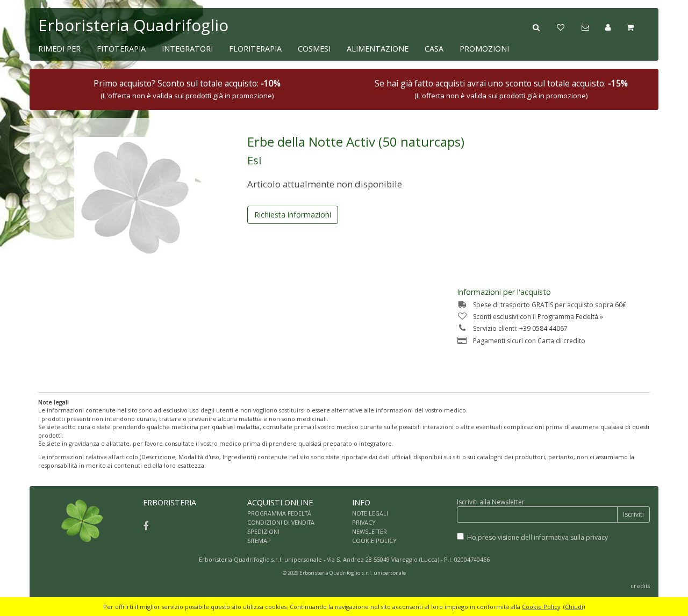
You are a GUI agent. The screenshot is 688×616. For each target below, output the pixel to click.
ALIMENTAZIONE (377, 49)
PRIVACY (364, 522)
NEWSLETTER (369, 531)
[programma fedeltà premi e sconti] (569, 26)
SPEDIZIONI (263, 531)
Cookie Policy (541, 607)
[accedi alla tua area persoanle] (616, 26)
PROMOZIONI (484, 49)
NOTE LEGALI (370, 513)
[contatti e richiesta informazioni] (593, 26)
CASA (434, 49)
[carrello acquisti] (638, 26)
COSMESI (314, 49)
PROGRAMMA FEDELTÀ (279, 513)
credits (640, 586)
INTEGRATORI (187, 49)
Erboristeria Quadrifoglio (133, 25)
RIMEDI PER (59, 49)
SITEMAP (259, 541)
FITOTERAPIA (121, 49)
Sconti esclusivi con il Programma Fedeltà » (538, 316)
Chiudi (574, 607)
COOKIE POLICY (374, 541)
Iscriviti (633, 514)
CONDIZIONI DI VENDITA (280, 522)
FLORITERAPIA (255, 49)
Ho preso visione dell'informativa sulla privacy (537, 537)
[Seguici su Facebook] (145, 525)
